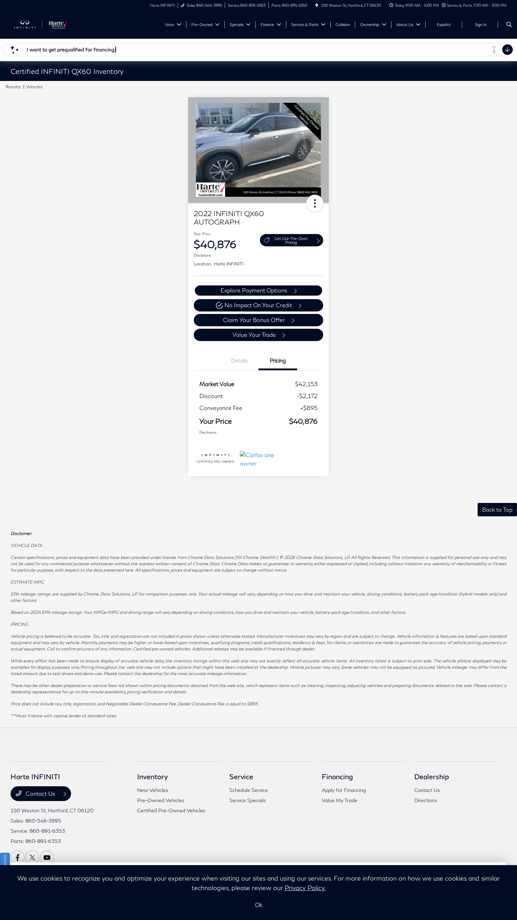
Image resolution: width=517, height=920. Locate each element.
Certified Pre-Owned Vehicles (171, 810)
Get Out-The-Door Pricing (291, 240)
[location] (316, 5)
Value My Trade (339, 800)
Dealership (431, 776)
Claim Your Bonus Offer (254, 319)
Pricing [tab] (278, 360)
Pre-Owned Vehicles (160, 800)
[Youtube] (47, 857)
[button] (315, 203)
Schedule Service (248, 790)
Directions (425, 800)
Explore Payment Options (254, 290)
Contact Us (40, 793)
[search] (509, 24)
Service (241, 776)
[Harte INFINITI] (42, 23)
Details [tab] (239, 360)
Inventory (152, 776)
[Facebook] (18, 857)
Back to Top (497, 509)
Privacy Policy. (305, 887)
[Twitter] (32, 857)
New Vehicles (152, 790)
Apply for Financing (344, 790)
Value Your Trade (254, 334)
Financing (337, 776)
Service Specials (247, 800)
